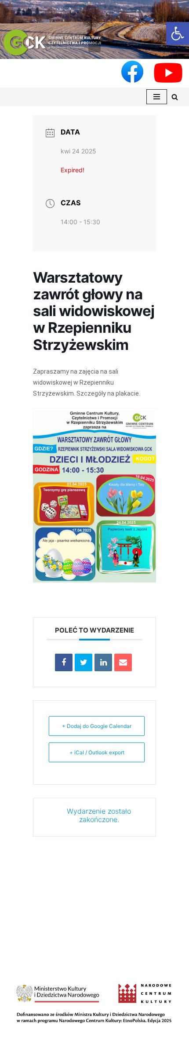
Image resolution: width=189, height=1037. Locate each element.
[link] (177, 33)
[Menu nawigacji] (156, 96)
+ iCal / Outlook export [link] (96, 752)
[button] (94, 46)
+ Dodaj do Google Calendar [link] (96, 726)
